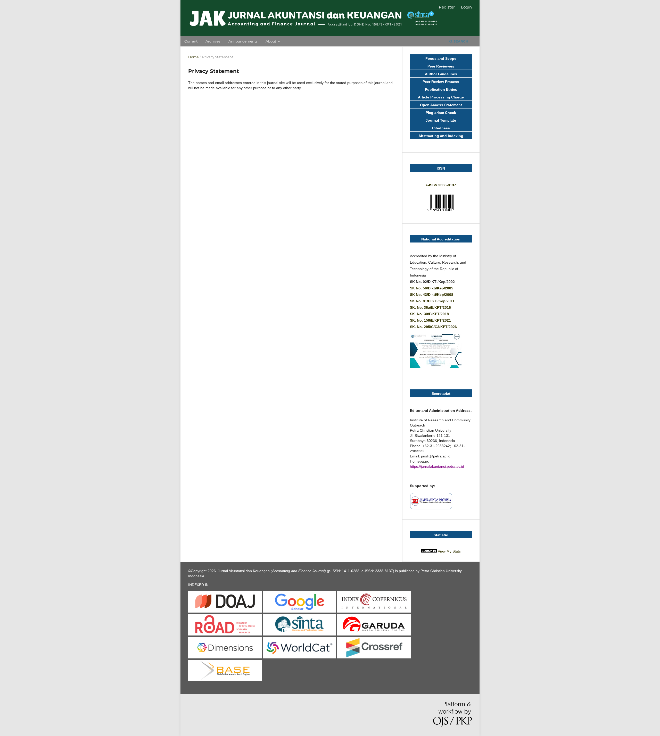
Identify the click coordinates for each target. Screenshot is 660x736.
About (271, 41)
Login (466, 7)
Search (460, 41)
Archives (212, 41)
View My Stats (449, 551)
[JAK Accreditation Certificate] (435, 367)
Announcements (243, 41)
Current (190, 41)
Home (193, 57)
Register (447, 7)
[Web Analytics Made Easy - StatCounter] (429, 551)
